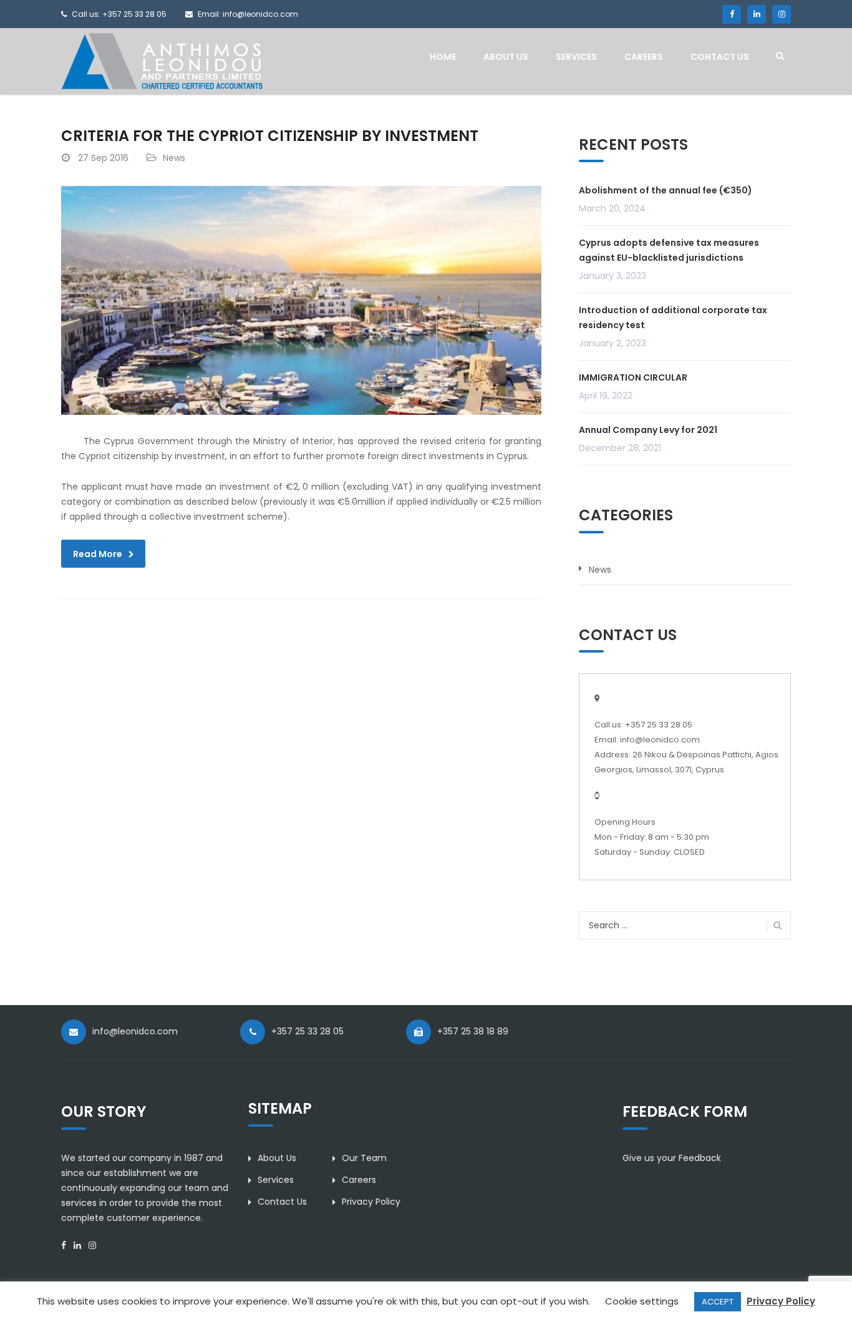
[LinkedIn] (756, 14)
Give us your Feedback (671, 1158)
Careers (643, 57)
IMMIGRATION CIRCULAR (633, 377)
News (174, 158)
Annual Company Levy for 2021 (648, 430)
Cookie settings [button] (642, 1301)
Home (443, 57)
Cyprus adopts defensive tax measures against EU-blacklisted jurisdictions (669, 250)
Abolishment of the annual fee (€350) (665, 190)
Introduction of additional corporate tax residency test (673, 317)
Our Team (364, 1158)
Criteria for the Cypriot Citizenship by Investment (269, 135)
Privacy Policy (371, 1201)
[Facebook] (731, 14)
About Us (505, 57)
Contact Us (719, 57)
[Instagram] (781, 14)
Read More (97, 554)
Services (576, 57)
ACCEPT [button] (717, 1302)
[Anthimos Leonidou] (162, 60)
